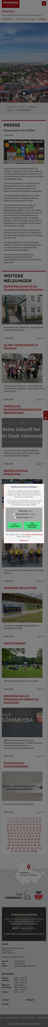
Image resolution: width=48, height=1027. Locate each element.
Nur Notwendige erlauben (32, 525)
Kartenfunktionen (22, 514)
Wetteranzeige (22, 517)
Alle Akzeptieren (15, 525)
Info (29, 511)
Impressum (24, 540)
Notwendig (22, 511)
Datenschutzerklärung (33, 535)
